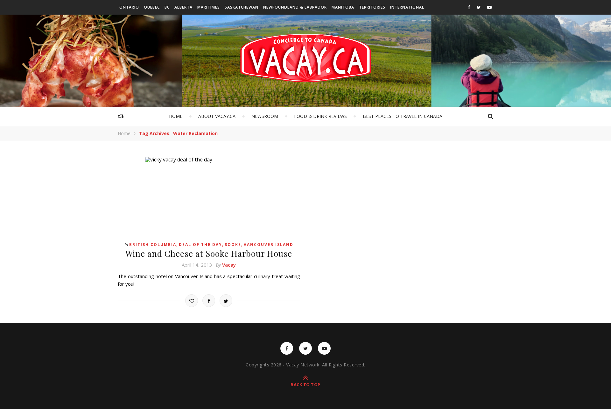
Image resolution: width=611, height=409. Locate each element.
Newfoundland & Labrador (295, 7)
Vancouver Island (268, 244)
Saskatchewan (241, 7)
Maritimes (208, 7)
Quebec (152, 7)
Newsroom (264, 116)
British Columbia (152, 244)
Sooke (233, 244)
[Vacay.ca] (305, 58)
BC (167, 7)
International (407, 7)
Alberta (183, 7)
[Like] (191, 300)
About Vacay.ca (216, 116)
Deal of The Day (200, 244)
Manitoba (343, 7)
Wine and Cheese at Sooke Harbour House (208, 253)
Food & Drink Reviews (320, 116)
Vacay (229, 265)
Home (175, 116)
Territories (372, 7)
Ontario (129, 7)
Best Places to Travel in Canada (402, 116)
